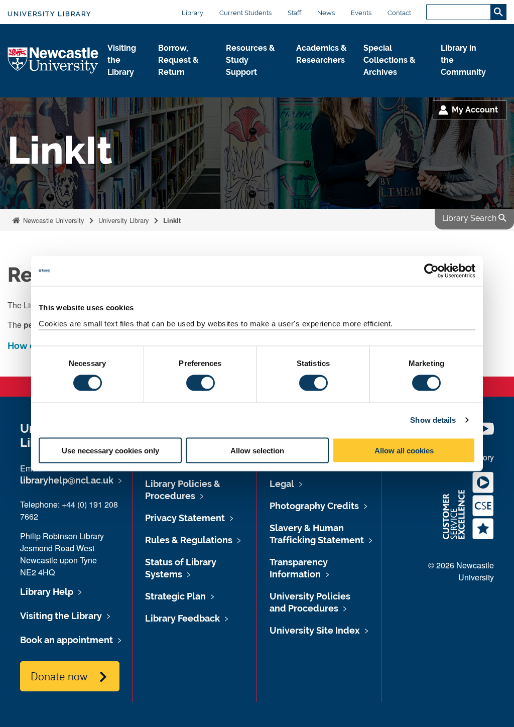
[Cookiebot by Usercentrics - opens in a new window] (431, 271)
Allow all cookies (404, 450)
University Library (49, 14)
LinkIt (172, 220)
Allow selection (257, 450)
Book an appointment (66, 640)
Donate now (59, 675)
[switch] (200, 383)
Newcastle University (52, 220)
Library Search (470, 218)
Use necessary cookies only (110, 450)
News (326, 13)
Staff (294, 13)
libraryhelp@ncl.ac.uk (66, 480)
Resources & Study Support (250, 60)
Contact (399, 13)
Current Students (245, 13)
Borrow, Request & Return (178, 60)
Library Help (46, 591)
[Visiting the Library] (124, 82)
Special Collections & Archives (389, 60)
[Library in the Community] (465, 82)
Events (361, 13)
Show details (433, 420)
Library (192, 13)
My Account (475, 109)
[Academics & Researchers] (321, 70)
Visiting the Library (121, 60)
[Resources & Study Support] (253, 82)
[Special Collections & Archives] (394, 82)
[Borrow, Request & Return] (183, 82)
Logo (53, 61)
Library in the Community (463, 60)
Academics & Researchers (321, 54)
